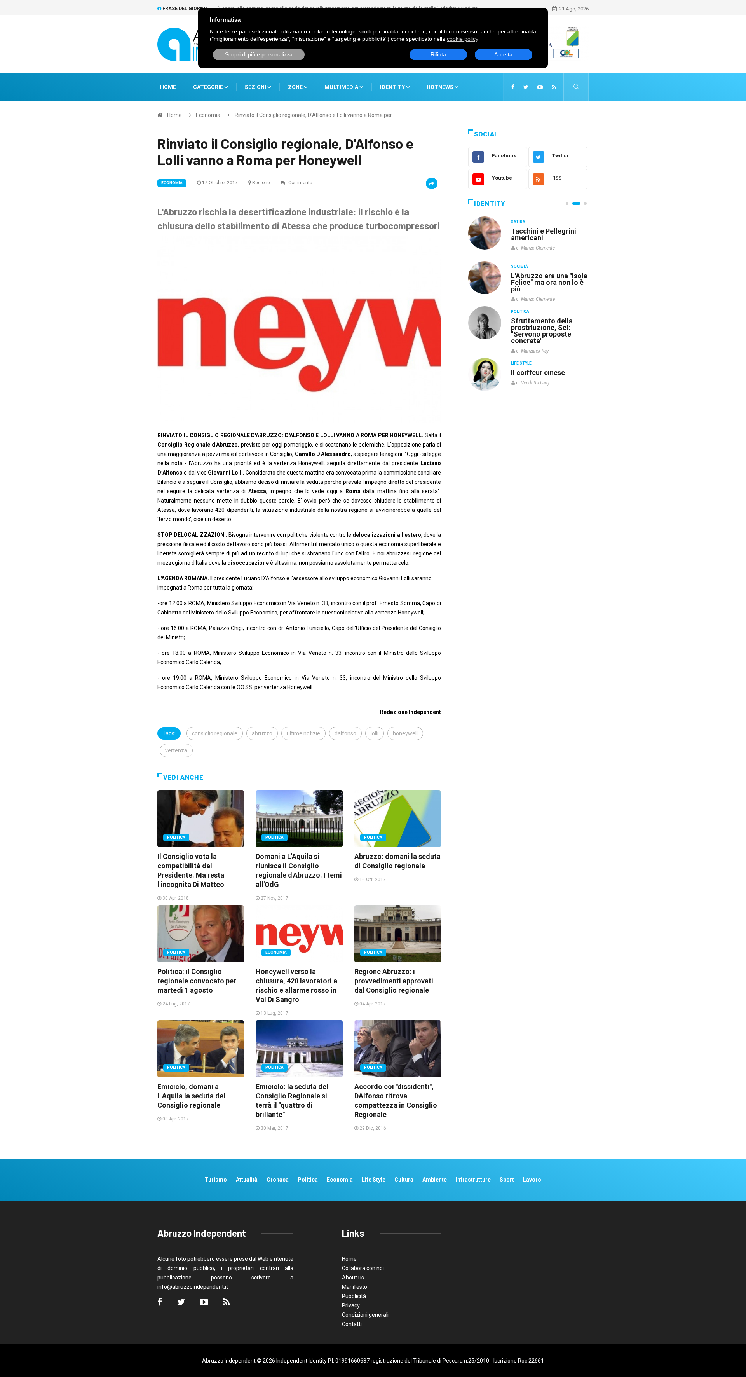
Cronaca (278, 1179)
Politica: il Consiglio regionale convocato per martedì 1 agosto (196, 980)
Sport (507, 1179)
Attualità (247, 1179)
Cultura (520, 222)
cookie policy (462, 39)
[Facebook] (512, 87)
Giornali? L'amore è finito (542, 368)
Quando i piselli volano (547, 276)
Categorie (208, 87)
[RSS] (554, 87)
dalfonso (345, 733)
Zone (296, 87)
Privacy (351, 1305)
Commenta (299, 182)
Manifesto (354, 1287)
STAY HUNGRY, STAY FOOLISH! (545, 234)
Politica (176, 837)
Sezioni (256, 87)
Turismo (216, 1179)
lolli (374, 733)
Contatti (352, 1324)
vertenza (176, 750)
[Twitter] (525, 87)
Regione (261, 182)
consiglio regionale (214, 733)
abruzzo (262, 733)
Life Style (521, 266)
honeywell (405, 733)
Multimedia (341, 87)
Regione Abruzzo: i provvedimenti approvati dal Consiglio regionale (393, 980)
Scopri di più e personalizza (259, 54)
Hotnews (440, 87)
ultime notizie (303, 733)
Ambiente (434, 1179)
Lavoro (532, 1179)
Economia (208, 115)
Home (168, 87)
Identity (392, 87)
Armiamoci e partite (543, 320)
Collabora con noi (363, 1268)
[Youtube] (540, 87)
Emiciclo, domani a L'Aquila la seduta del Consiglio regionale (191, 1095)
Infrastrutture (473, 1179)
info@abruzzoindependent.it (192, 1287)
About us (353, 1277)
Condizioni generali (365, 1315)
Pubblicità (354, 1296)
